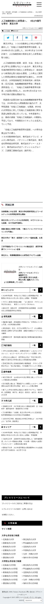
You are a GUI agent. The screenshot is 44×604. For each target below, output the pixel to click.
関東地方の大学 (9, 543)
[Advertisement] (22, 176)
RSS (10, 592)
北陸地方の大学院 (30, 572)
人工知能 (7, 31)
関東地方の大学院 (10, 569)
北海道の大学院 (9, 565)
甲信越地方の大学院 (31, 569)
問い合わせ (31, 592)
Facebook (22, 592)
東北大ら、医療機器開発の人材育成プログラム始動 (21, 255)
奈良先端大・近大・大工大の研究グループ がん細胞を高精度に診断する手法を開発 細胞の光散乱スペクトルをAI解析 (22, 330)
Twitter (15, 592)
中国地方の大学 (29, 550)
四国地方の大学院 (10, 580)
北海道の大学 (8, 539)
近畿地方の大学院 (10, 576)
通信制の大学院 (9, 583)
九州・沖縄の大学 (30, 554)
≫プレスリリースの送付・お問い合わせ (17, 509)
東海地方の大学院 (10, 572)
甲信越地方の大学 (30, 543)
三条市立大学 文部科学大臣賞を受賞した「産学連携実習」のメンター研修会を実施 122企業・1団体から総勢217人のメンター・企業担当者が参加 (21, 441)
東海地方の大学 (9, 547)
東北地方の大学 (29, 539)
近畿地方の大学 (9, 550)
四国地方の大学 (9, 554)
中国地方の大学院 (30, 576)
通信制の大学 (8, 558)
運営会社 (5, 592)
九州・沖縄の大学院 (31, 580)
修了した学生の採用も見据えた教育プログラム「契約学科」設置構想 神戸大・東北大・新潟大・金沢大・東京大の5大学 (22, 392)
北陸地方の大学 (29, 547)
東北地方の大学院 (30, 565)
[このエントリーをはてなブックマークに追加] (27, 38)
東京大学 (15, 31)
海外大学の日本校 (30, 558)
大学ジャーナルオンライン (25, 597)
